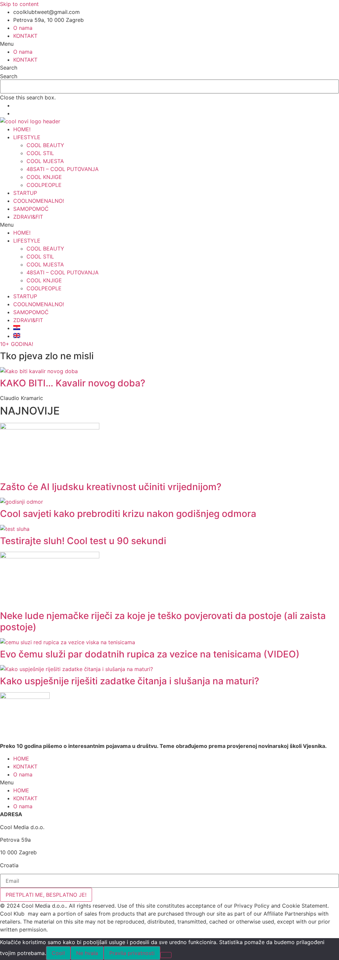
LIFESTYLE (26, 137)
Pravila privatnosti (132, 953)
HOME (21, 758)
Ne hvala (87, 953)
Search (8, 76)
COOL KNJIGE (44, 177)
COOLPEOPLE (44, 185)
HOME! (21, 129)
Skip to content (19, 4)
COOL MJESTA (45, 161)
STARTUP (25, 193)
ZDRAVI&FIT (28, 216)
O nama (22, 28)
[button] (169, 44)
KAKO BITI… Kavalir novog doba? (72, 383)
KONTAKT (25, 35)
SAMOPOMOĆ (31, 208)
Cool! (58, 953)
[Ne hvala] (165, 955)
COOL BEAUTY (45, 145)
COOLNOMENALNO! (38, 201)
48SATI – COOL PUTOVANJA (62, 169)
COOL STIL (40, 153)
